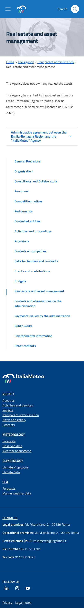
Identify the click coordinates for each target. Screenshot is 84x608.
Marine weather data (16, 493)
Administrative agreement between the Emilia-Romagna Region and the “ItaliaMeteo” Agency (38, 136)
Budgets (20, 281)
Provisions (21, 241)
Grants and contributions (32, 271)
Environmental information (33, 335)
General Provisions (27, 161)
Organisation (23, 171)
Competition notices (28, 201)
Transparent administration (55, 62)
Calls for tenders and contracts (36, 261)
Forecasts (8, 441)
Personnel (21, 191)
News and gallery (14, 419)
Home (10, 62)
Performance (23, 211)
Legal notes (23, 602)
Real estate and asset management (39, 291)
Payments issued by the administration (42, 315)
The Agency (26, 62)
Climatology (12, 460)
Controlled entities (27, 221)
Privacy (7, 602)
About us (8, 400)
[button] (9, 9)
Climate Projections (15, 467)
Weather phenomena (16, 450)
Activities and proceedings (33, 231)
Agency (8, 393)
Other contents (25, 345)
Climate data (11, 472)
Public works (23, 325)
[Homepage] (21, 9)
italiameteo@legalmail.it (49, 540)
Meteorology (13, 434)
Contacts (8, 424)
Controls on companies (30, 251)
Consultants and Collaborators (35, 181)
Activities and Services (17, 405)
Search (75, 9)
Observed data (12, 446)
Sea (5, 481)
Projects (7, 410)
